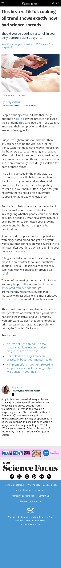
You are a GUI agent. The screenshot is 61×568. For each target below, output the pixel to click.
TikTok (20, 119)
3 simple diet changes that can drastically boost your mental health (29, 357)
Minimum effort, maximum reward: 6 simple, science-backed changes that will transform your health (30, 368)
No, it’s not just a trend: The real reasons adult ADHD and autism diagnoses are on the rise (27, 347)
